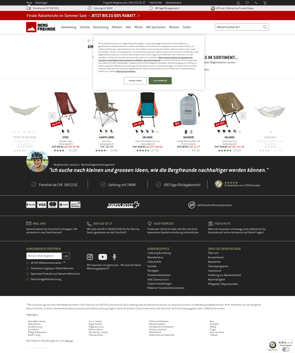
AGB (150, 279)
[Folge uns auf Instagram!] (92, 258)
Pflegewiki (214, 284)
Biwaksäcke (155, 332)
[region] (148, 62)
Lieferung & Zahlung (159, 253)
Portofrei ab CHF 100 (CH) (46, 8)
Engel (212, 329)
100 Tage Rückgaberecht (167, 8)
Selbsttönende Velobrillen (162, 334)
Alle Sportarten (156, 27)
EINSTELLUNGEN (135, 81)
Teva (212, 321)
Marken (174, 27)
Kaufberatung (35, 326)
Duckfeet (214, 324)
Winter (139, 27)
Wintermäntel (95, 329)
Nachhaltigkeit (216, 279)
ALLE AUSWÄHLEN (160, 81)
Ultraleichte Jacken (98, 332)
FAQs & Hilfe (154, 262)
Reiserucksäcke (157, 324)
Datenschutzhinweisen (125, 71)
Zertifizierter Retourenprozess (214, 205)
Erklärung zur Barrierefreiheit (224, 275)
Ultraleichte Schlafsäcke (161, 326)
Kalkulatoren (34, 324)
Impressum (214, 270)
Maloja (213, 326)
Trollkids (214, 334)
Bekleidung (68, 27)
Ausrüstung (100, 27)
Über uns (213, 253)
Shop (29, 2)
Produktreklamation (159, 275)
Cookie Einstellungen (160, 283)
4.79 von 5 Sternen (234, 8)
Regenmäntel (95, 324)
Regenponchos (96, 326)
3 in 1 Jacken (95, 321)
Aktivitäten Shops (37, 321)
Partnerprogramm (218, 266)
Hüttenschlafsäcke (158, 321)
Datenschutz (161, 279)
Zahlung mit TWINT (103, 8)
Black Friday (34, 334)
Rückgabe (153, 270)
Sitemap (69, 340)
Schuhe (85, 27)
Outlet (187, 27)
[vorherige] (52, 115)
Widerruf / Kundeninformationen (166, 288)
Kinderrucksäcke (157, 329)
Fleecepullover (96, 334)
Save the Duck (217, 332)
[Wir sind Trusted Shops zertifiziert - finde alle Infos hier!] (219, 184)
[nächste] (243, 115)
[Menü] (292, 341)
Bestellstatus (155, 257)
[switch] (285, 349)
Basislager (41, 2)
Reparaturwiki (230, 284)
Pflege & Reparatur (37, 332)
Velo (128, 27)
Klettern (117, 27)
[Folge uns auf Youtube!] (105, 258)
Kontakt (152, 266)
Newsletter (214, 262)
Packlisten (33, 329)
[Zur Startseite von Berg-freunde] (42, 27)
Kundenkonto (216, 257)
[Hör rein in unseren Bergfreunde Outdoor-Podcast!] (117, 258)
